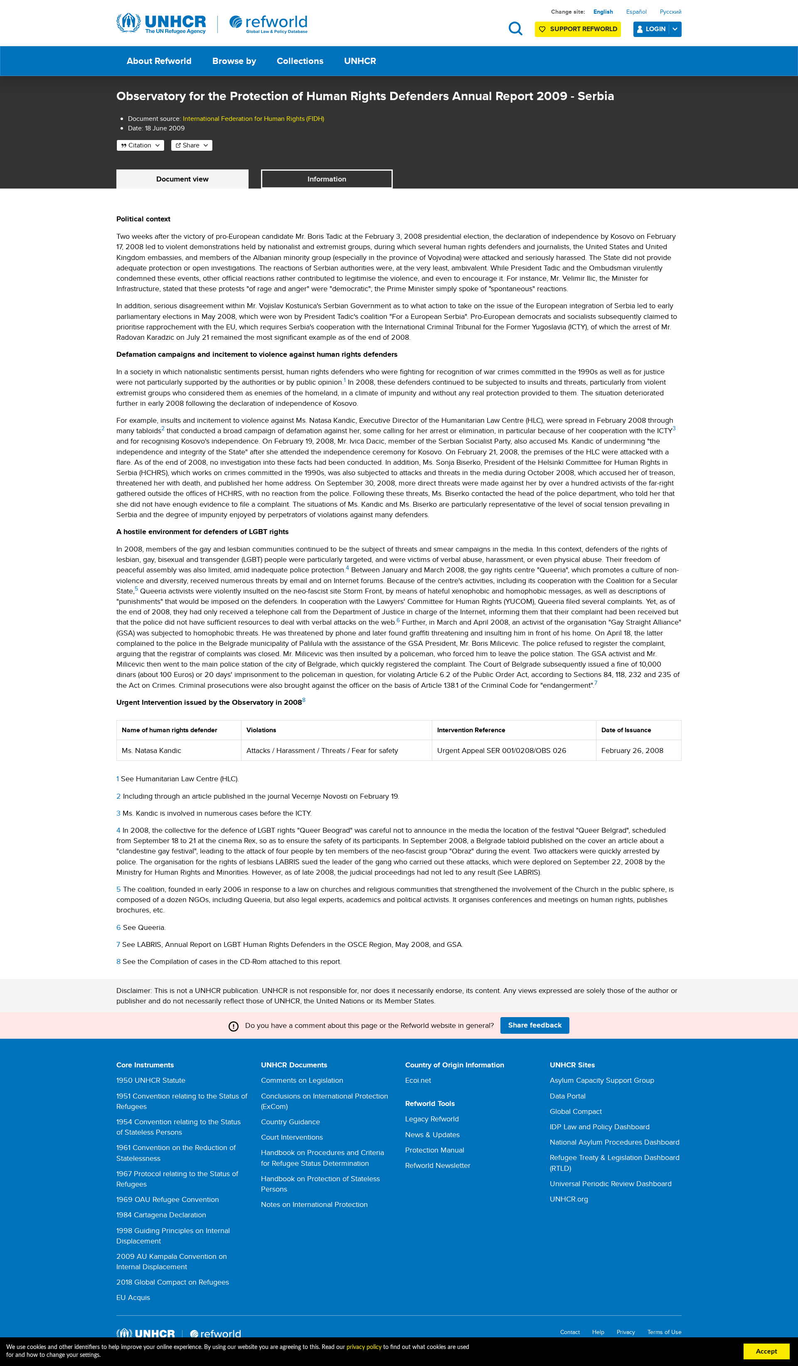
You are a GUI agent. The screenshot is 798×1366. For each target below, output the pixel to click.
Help (598, 1332)
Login (656, 29)
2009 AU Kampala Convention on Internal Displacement (171, 1261)
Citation (139, 145)
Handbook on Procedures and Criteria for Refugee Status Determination (322, 1157)
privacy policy (364, 1347)
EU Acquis (133, 1297)
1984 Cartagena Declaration (161, 1214)
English (603, 11)
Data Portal (568, 1096)
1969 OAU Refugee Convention (167, 1199)
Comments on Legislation (302, 1080)
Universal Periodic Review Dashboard (611, 1183)
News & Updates (432, 1134)
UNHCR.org (569, 1199)
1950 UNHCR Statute (150, 1080)
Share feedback (535, 1025)
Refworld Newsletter (437, 1165)
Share (191, 145)
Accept (766, 1351)
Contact (570, 1332)
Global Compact (576, 1111)
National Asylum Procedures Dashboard (615, 1142)
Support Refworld (583, 29)
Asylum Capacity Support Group (602, 1080)
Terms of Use (665, 1332)
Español (636, 11)
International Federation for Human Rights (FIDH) (253, 118)
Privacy (626, 1332)
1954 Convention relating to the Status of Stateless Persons (178, 1126)
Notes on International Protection (314, 1204)
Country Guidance (290, 1121)
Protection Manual (434, 1150)
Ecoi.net (418, 1080)
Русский (671, 11)
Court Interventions (292, 1137)
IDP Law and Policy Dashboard (600, 1126)
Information (327, 179)
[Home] (212, 24)
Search (515, 28)
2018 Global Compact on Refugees (172, 1282)
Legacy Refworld (432, 1118)
